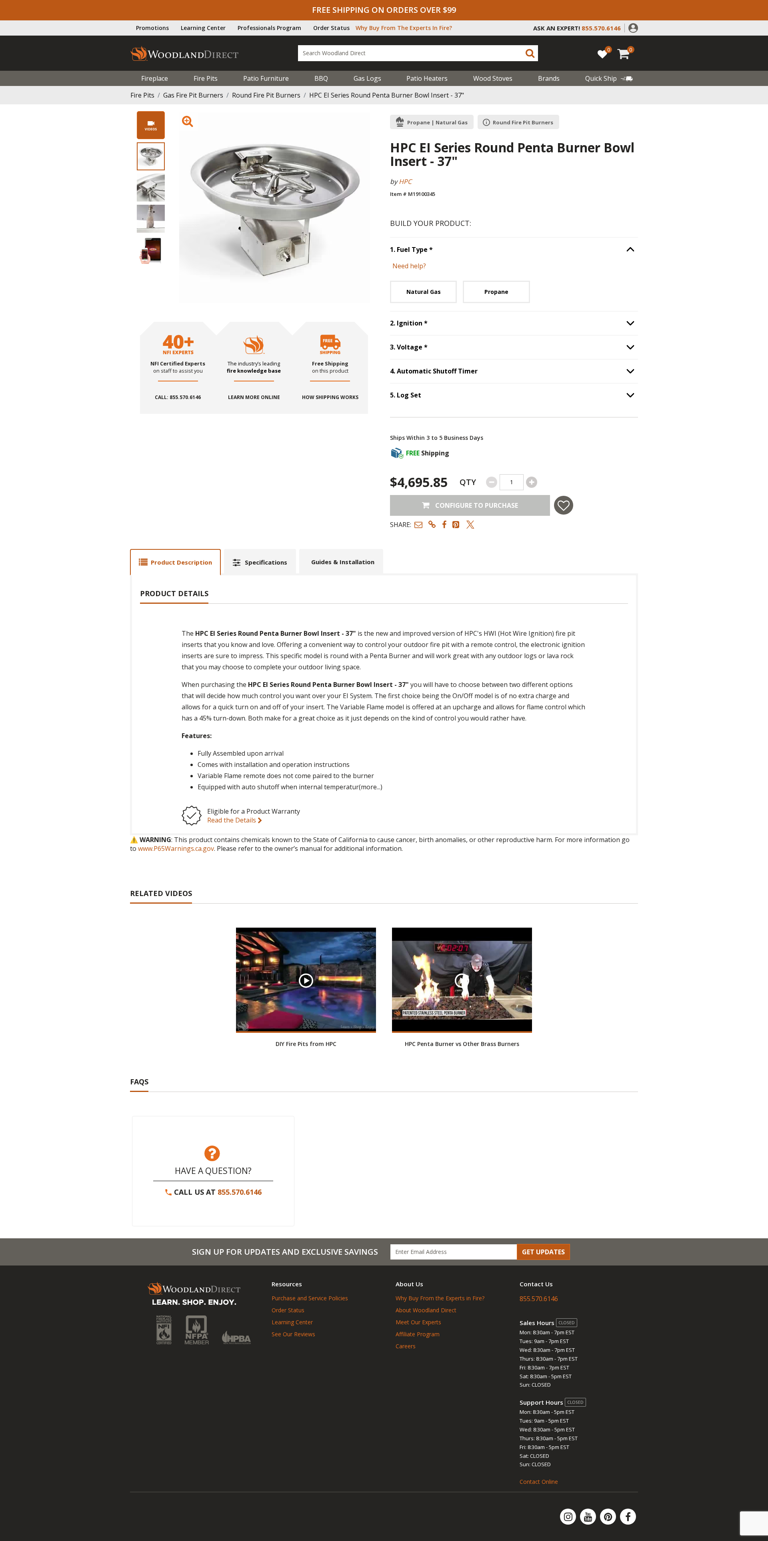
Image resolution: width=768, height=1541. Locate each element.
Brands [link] (549, 78)
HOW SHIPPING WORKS (330, 397)
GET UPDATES (543, 1252)
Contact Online (539, 1481)
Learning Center (203, 28)
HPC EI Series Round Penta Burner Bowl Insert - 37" (386, 95)
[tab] (175, 562)
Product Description (181, 562)
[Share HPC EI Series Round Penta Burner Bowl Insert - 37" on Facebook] (444, 524)
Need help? (409, 265)
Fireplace (154, 78)
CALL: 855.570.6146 (178, 397)
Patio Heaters (427, 78)
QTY (468, 482)
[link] (609, 78)
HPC (405, 181)
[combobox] (418, 53)
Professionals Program (269, 28)
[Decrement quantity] (492, 482)
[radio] (423, 292)
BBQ (321, 78)
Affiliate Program (418, 1334)
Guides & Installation (342, 562)
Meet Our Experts (418, 1322)
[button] (633, 27)
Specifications (266, 562)
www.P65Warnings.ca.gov (176, 848)
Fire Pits (206, 78)
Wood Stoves (492, 78)
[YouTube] (589, 1516)
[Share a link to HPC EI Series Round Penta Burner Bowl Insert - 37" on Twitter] (470, 524)
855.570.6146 (240, 1192)
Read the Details (232, 820)
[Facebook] (628, 1516)
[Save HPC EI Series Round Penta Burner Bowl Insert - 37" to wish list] (563, 505)
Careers (406, 1346)
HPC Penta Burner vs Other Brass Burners (462, 1044)
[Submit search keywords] (530, 53)
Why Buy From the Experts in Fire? (440, 1298)
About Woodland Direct (426, 1310)
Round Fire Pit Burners (266, 95)
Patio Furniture (266, 78)
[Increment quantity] (532, 482)
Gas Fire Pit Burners (193, 95)
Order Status (331, 28)
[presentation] (150, 156)
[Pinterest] (609, 1516)
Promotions (152, 28)
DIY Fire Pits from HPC (306, 1044)
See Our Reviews (293, 1334)
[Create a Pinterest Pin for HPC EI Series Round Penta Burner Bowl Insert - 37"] (456, 524)
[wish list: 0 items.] (602, 54)
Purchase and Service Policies (310, 1298)
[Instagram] (569, 1516)
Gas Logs (367, 78)
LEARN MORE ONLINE (254, 397)
